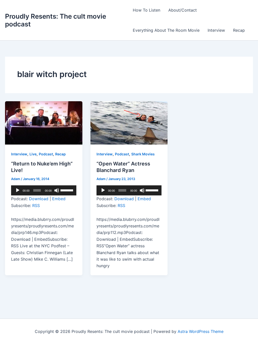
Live (33, 154)
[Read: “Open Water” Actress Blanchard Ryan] (129, 122)
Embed (59, 198)
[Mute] (56, 190)
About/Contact (182, 10)
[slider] (67, 189)
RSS (36, 205)
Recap (239, 30)
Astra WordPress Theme (200, 331)
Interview (216, 30)
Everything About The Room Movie (166, 30)
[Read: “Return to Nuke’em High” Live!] (43, 122)
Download (38, 198)
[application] (43, 190)
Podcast (46, 154)
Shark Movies (143, 154)
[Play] (17, 190)
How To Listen (146, 10)
